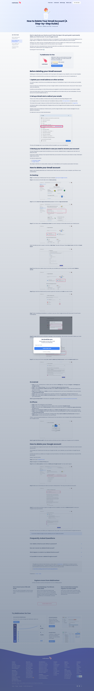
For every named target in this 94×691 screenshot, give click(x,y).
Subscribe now (47, 348)
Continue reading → (47, 351)
